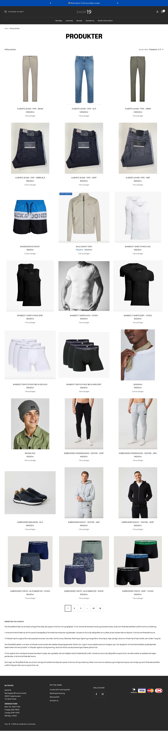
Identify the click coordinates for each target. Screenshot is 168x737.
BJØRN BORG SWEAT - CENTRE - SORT (138, 522)
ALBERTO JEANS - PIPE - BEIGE (30, 109)
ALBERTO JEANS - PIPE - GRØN (138, 109)
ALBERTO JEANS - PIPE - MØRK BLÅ (30, 178)
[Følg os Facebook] (96, 694)
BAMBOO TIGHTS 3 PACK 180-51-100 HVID (30, 384)
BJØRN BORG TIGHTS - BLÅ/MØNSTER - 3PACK (84, 591)
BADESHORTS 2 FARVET (30, 246)
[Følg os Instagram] (103, 694)
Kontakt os (90, 21)
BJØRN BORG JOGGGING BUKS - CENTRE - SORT (84, 453)
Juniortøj (69, 21)
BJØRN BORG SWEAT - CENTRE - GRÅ (84, 522)
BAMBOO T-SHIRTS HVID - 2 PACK (84, 315)
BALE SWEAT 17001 (84, 246)
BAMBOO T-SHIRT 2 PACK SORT (30, 315)
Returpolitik (54, 697)
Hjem (6, 28)
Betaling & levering (57, 693)
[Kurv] (162, 12)
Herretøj (58, 21)
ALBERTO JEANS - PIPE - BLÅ (84, 109)
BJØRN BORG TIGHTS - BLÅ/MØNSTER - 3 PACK (30, 591)
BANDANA (138, 384)
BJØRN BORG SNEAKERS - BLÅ (30, 522)
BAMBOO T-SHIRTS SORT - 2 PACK (138, 315)
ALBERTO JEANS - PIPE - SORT (84, 178)
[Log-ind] (157, 12)
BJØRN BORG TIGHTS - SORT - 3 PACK (137, 591)
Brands (79, 21)
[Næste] (100, 608)
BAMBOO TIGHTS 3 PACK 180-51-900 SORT (83, 384)
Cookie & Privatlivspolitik (60, 689)
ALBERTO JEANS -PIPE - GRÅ (138, 178)
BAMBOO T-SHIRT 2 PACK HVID (138, 246)
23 (94, 608)
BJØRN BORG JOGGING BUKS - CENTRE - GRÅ (138, 453)
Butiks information (105, 21)
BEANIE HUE (30, 453)
